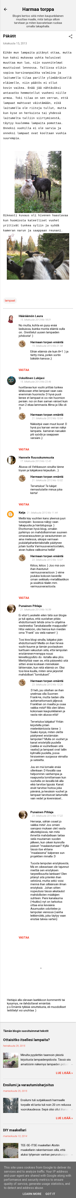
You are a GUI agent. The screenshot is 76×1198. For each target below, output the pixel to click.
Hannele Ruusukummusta (36, 457)
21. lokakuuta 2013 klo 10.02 (47, 480)
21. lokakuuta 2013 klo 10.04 (47, 418)
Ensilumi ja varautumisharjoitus (28, 1085)
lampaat (10, 300)
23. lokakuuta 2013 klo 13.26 (47, 684)
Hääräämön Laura (31, 316)
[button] (70, 37)
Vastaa (24, 369)
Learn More (32, 1194)
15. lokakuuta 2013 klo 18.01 (35, 319)
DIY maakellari (14, 1130)
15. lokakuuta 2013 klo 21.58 (47, 345)
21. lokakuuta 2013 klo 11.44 (42, 512)
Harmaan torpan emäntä (46, 342)
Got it (50, 1194)
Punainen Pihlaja (30, 606)
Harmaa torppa (38, 9)
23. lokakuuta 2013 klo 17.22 (47, 815)
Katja (22, 512)
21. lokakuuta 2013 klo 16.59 (35, 609)
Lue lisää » (64, 1073)
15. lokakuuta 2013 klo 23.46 (35, 381)
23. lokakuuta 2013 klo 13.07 (47, 559)
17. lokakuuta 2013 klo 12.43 (35, 461)
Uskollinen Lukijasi (31, 378)
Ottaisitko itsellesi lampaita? (26, 1040)
